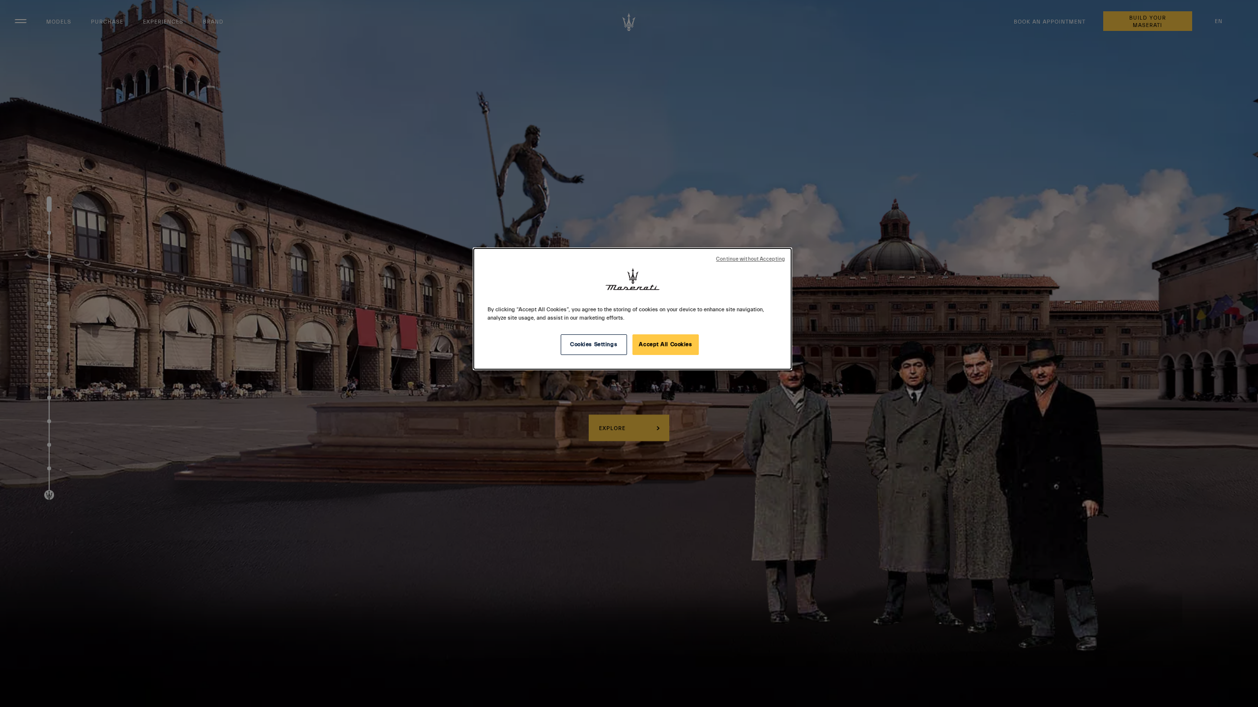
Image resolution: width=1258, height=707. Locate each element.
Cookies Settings (593, 344)
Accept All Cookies (665, 344)
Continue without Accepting (750, 259)
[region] (632, 308)
